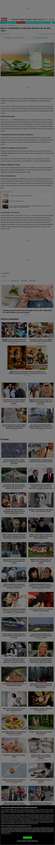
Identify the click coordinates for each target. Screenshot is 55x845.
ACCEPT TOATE (27, 837)
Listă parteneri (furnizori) (6, 834)
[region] (27, 825)
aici (35, 819)
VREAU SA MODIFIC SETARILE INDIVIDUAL (27, 841)
